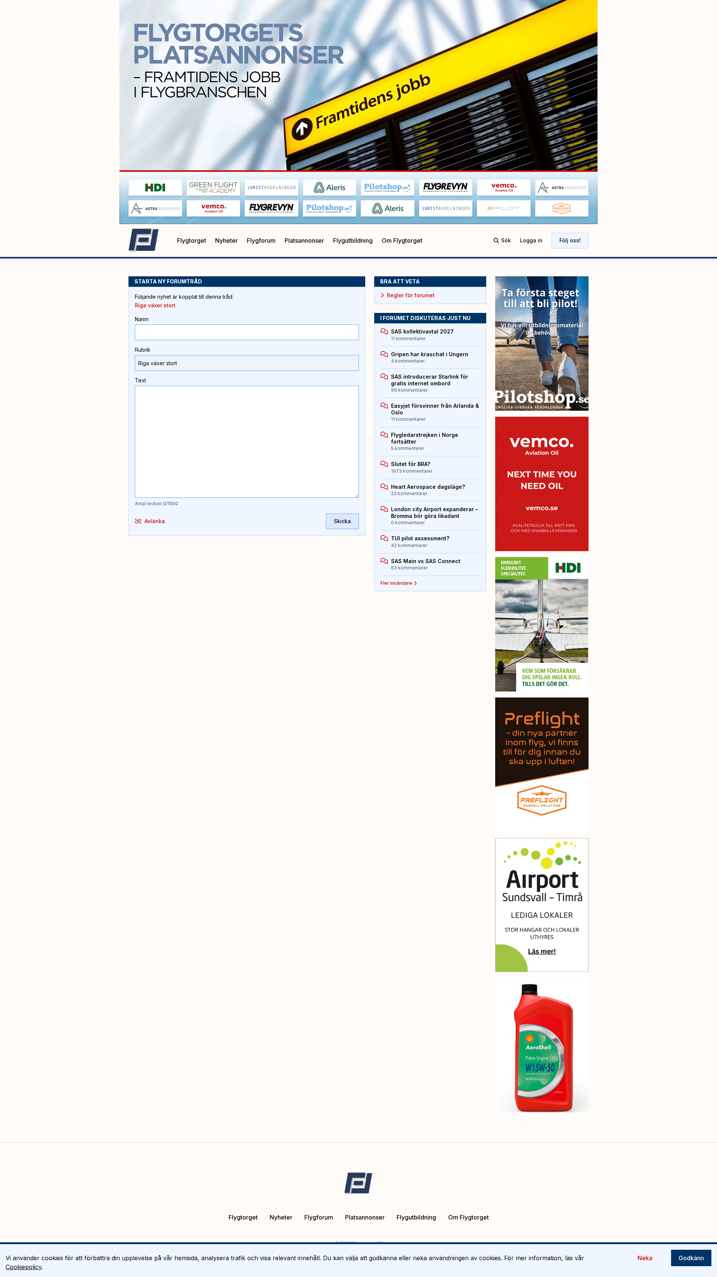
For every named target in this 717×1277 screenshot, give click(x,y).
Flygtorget (191, 240)
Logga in (531, 240)
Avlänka (155, 521)
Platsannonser (304, 240)
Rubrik (142, 350)
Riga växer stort (155, 305)
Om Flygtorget (402, 240)
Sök (506, 240)
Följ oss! (570, 240)
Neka (644, 1258)
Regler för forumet (411, 295)
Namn (142, 319)
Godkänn (691, 1258)
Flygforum (261, 240)
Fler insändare (396, 583)
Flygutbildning (353, 240)
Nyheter (226, 240)
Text (140, 380)
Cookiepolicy (23, 1267)
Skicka (342, 521)
